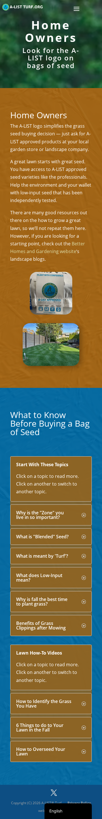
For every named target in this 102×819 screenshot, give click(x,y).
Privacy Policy (79, 802)
